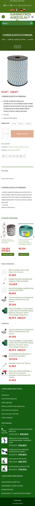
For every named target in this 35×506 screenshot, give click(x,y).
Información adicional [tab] (7, 178)
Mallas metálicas (7, 417)
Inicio (3, 39)
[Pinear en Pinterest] (17, 156)
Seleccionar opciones (8, 254)
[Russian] (24, 10)
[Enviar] (31, 23)
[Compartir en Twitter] (10, 156)
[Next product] (15, 46)
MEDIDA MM (5, 123)
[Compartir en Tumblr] (24, 156)
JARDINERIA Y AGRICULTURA (12, 486)
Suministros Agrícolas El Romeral (17, 19)
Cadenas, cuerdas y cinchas (17, 39)
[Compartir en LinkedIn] (20, 156)
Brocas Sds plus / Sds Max (10, 414)
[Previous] (1, 240)
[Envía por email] (13, 156)
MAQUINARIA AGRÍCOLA (10, 482)
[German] (21, 10)
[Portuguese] (19, 10)
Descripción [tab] (4, 171)
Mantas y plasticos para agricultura (13, 406)
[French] (16, 10)
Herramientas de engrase (9, 410)
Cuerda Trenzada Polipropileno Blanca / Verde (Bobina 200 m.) (25, 242)
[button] (3, 16)
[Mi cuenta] (29, 17)
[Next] (33, 240)
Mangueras (5, 395)
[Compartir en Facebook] (6, 156)
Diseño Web (17, 500)
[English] (14, 10)
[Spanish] (11, 10)
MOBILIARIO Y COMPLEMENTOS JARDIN (16, 493)
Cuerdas (30, 39)
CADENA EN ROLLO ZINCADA (7, 241)
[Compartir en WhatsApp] (3, 156)
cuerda (9, 150)
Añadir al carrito (22, 134)
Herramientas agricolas (9, 399)
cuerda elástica (16, 150)
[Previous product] (19, 46)
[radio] (14, 123)
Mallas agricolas (6, 402)
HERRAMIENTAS (7, 489)
